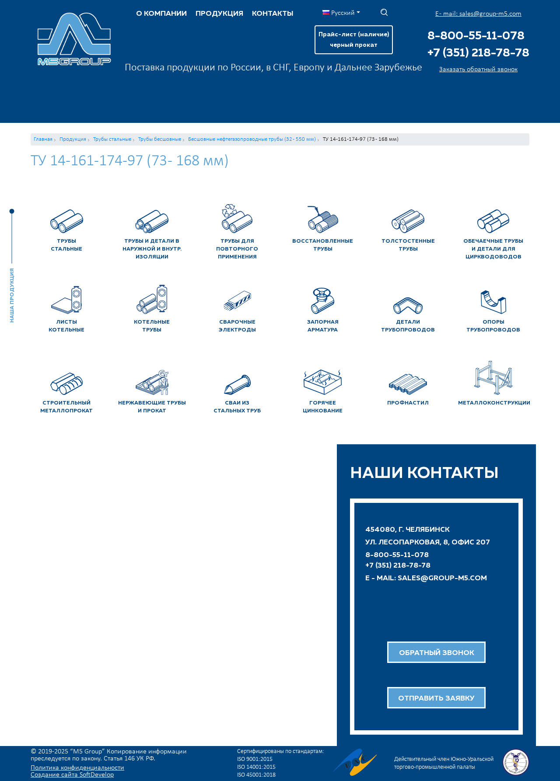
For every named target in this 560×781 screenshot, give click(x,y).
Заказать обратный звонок (478, 69)
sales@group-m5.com (442, 578)
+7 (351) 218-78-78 (478, 53)
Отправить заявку (436, 698)
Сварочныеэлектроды (237, 326)
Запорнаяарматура (323, 326)
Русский (342, 13)
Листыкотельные (66, 326)
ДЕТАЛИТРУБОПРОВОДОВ (408, 326)
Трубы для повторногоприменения (237, 249)
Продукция (219, 13)
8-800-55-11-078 (476, 36)
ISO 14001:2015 (256, 767)
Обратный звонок (436, 653)
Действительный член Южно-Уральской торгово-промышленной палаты (444, 763)
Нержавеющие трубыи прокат (152, 407)
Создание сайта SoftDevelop (72, 774)
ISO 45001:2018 (256, 775)
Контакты (272, 13)
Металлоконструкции (493, 403)
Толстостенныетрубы (408, 245)
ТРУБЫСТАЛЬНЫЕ (66, 245)
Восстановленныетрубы (322, 245)
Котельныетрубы (152, 326)
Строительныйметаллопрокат (66, 407)
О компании (161, 13)
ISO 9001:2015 (255, 759)
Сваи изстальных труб (237, 407)
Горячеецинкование (323, 407)
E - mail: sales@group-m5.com (478, 13)
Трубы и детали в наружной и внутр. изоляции (152, 249)
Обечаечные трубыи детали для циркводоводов (493, 249)
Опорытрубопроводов (493, 326)
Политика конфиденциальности (77, 767)
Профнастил (408, 403)
